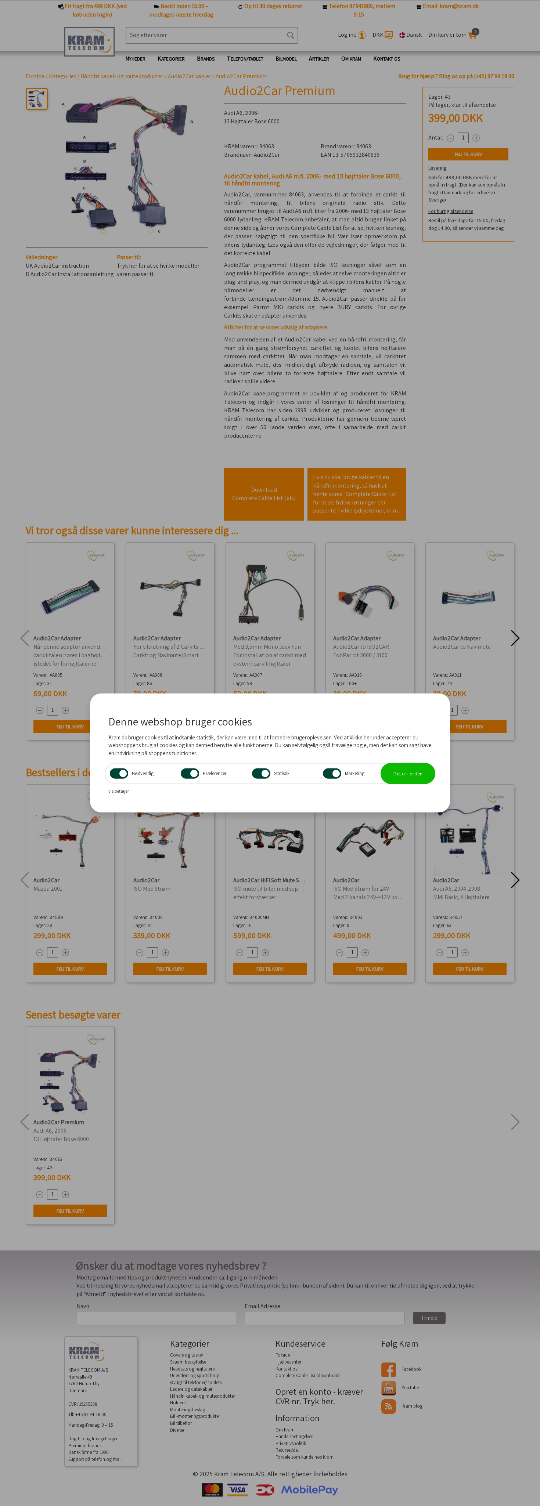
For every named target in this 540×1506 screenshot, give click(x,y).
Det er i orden (407, 773)
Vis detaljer (118, 791)
